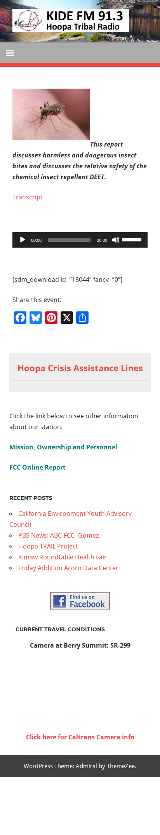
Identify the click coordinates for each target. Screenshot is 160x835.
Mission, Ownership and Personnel (63, 447)
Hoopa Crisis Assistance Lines (80, 368)
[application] (80, 240)
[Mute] (116, 240)
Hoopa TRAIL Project (48, 546)
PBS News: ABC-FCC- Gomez (58, 535)
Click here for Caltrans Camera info (80, 737)
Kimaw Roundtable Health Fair (62, 557)
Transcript (27, 197)
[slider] (133, 239)
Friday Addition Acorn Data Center (68, 568)
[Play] (22, 240)
